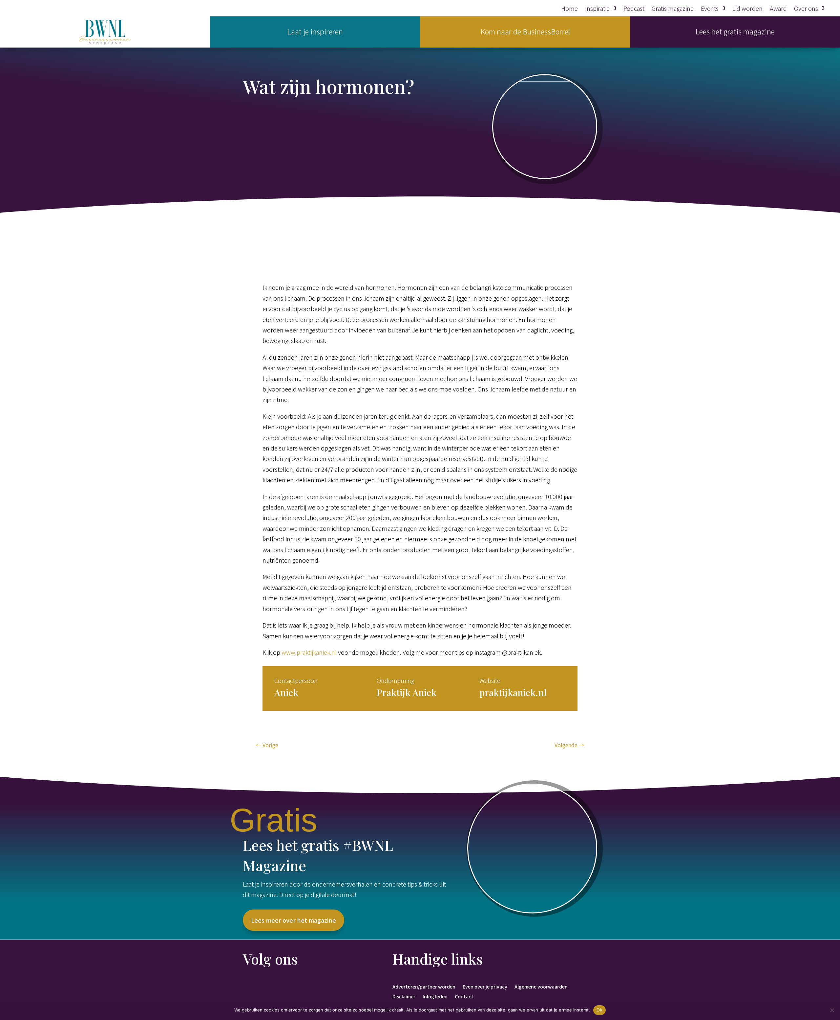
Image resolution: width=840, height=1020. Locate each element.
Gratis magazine (673, 9)
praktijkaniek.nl (513, 692)
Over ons (806, 9)
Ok (599, 1009)
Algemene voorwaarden (541, 986)
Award (778, 9)
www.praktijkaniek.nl (309, 652)
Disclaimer (403, 996)
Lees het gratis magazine (735, 31)
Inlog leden (435, 996)
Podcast (633, 9)
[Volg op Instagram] (274, 987)
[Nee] (832, 1010)
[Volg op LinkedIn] (261, 987)
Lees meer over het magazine (293, 920)
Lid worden (747, 9)
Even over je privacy (485, 986)
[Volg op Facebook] (248, 987)
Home (569, 9)
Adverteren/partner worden (423, 986)
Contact (464, 996)
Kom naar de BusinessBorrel (525, 31)
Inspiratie (597, 9)
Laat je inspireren (315, 31)
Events (710, 9)
